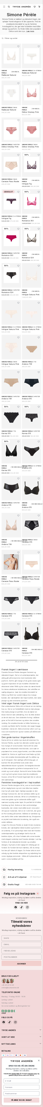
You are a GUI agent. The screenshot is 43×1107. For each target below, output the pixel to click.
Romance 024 (28, 258)
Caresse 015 (27, 542)
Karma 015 (6, 433)
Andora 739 (27, 364)
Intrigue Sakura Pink (30, 295)
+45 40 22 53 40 (8, 985)
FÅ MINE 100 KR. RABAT (21, 1100)
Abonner (21, 964)
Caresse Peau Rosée (10, 181)
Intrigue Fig (27, 184)
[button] (4, 6)
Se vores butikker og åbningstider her (16, 1006)
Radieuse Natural (9, 75)
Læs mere (30, 31)
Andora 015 (27, 399)
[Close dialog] (38, 1060)
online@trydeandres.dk (10, 988)
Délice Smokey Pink (30, 112)
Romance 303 (28, 221)
